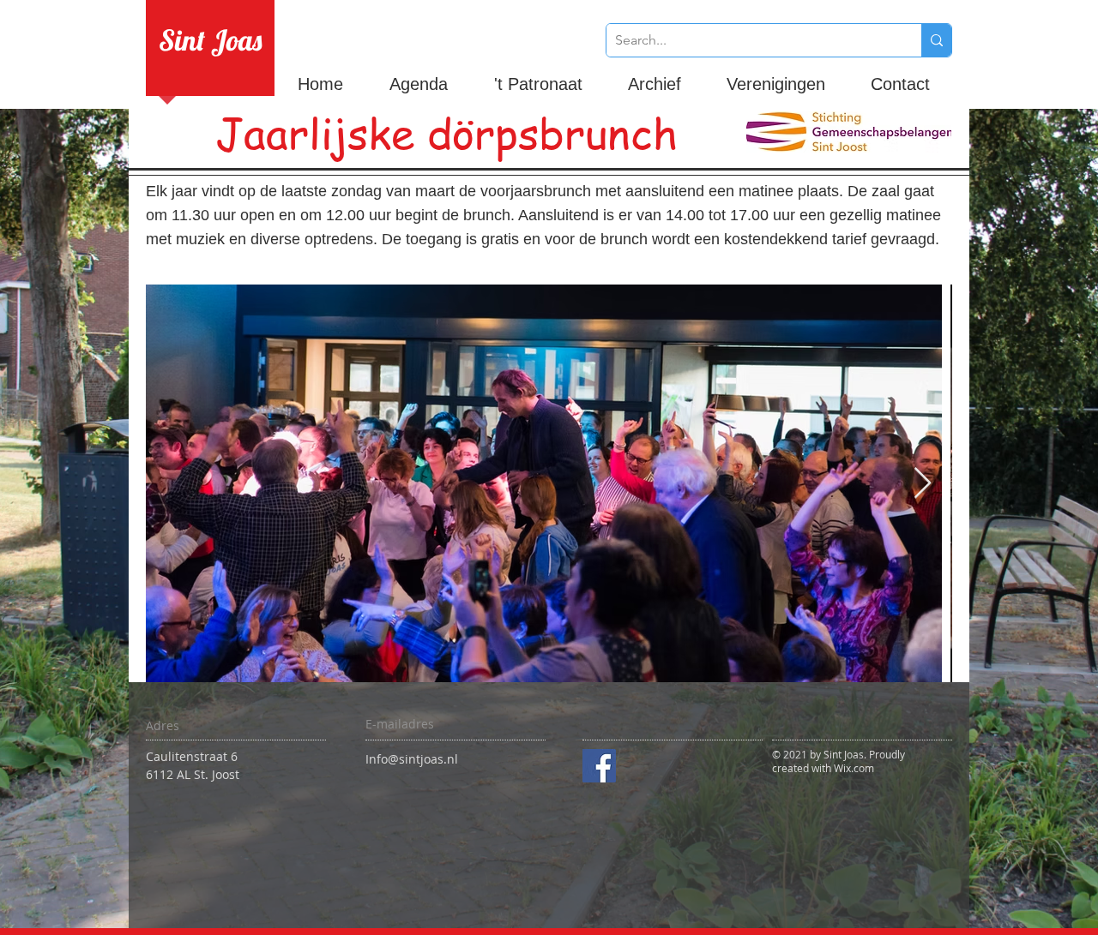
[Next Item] (922, 483)
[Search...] (936, 40)
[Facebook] (599, 765)
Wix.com (854, 768)
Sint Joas (210, 39)
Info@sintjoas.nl (411, 759)
